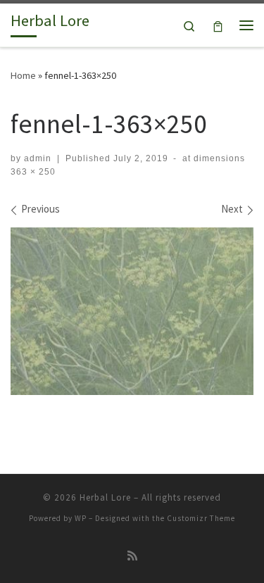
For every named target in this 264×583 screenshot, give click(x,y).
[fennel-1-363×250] (132, 311)
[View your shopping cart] (217, 25)
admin (37, 158)
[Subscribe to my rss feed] (132, 556)
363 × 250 (33, 172)
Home (23, 75)
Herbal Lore (105, 497)
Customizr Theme (201, 518)
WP (81, 518)
